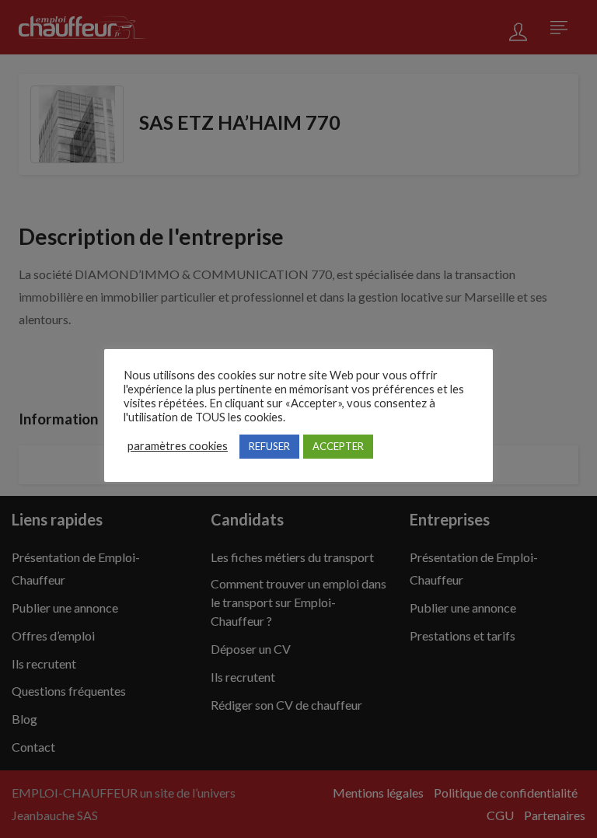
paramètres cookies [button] (177, 445)
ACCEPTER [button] (338, 446)
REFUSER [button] (269, 446)
